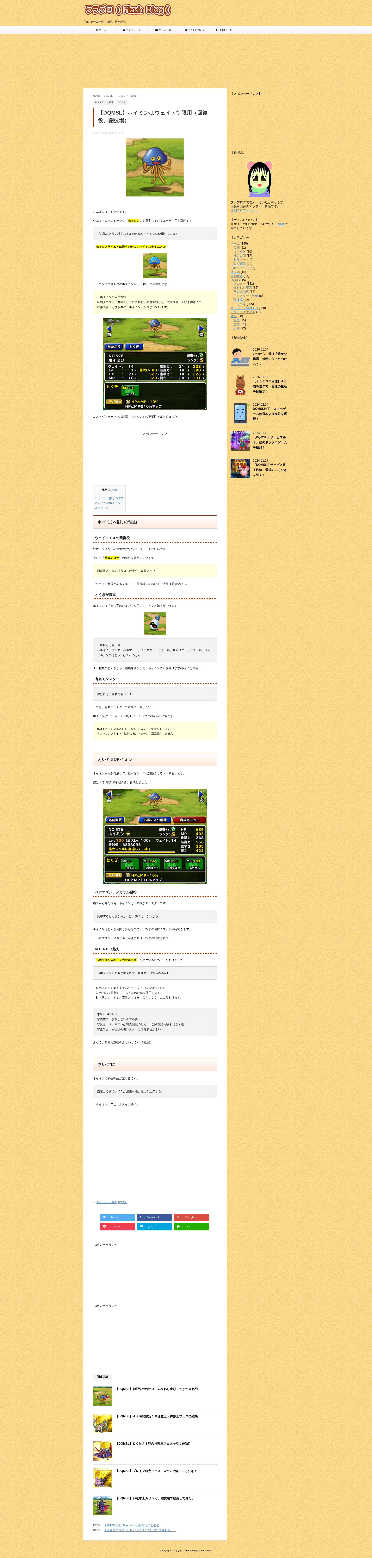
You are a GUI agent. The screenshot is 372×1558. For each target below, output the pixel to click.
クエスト (239, 283)
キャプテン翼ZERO (244, 308)
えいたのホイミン (108, 503)
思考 (236, 328)
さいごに (102, 507)
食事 (236, 324)
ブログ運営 (238, 263)
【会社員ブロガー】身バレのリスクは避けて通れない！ (140, 1530)
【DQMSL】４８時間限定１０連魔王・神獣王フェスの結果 (156, 1416)
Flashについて (241, 268)
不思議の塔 (241, 291)
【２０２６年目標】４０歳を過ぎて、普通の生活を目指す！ (270, 386)
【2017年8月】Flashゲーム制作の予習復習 (131, 1525)
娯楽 (236, 320)
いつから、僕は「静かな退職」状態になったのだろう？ (270, 358)
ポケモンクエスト (243, 312)
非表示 (113, 490)
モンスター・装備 (106, 1202)
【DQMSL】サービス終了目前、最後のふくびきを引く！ (270, 470)
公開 (236, 247)
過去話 (235, 272)
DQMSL (122, 1202)
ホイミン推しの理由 (109, 498)
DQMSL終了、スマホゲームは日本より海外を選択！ (270, 414)
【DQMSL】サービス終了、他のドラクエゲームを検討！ (270, 442)
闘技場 (238, 300)
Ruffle (281, 224)
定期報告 (237, 276)
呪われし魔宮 (242, 287)
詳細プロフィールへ (244, 210)
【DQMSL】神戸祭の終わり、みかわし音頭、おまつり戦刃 (156, 1389)
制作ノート (241, 259)
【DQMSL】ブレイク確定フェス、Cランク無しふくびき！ (156, 1471)
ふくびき (239, 304)
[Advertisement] (186, 61)
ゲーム (235, 243)
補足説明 (239, 255)
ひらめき (239, 251)
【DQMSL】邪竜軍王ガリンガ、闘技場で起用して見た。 (155, 1498)
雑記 (234, 316)
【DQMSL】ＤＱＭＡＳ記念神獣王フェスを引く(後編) (152, 1443)
